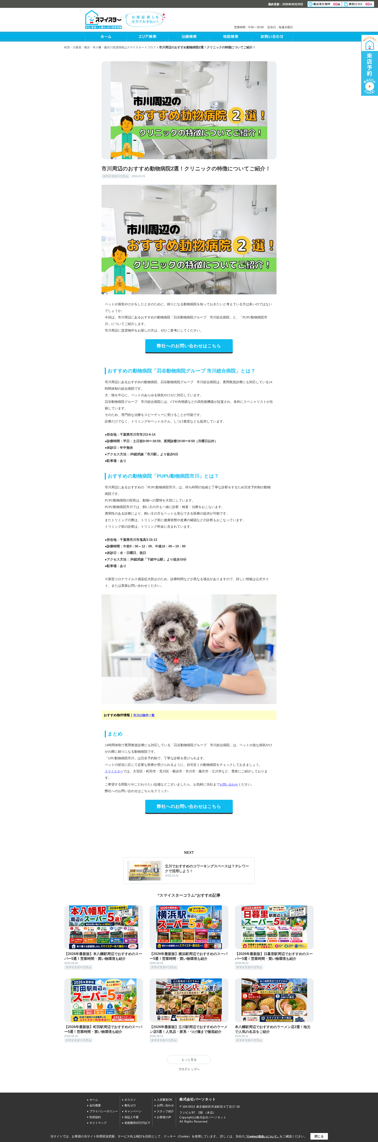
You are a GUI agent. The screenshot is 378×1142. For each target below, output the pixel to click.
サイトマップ (98, 1123)
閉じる (319, 1136)
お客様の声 (164, 1117)
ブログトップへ (189, 1069)
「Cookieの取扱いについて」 (262, 1136)
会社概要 (95, 1105)
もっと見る (189, 1059)
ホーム (93, 1099)
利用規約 (95, 1117)
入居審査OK (164, 1099)
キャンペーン (133, 1111)
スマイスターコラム (115, 176)
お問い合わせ (229, 784)
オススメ (130, 1099)
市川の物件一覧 (144, 715)
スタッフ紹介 (165, 1111)
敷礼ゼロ (130, 1105)
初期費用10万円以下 (137, 1123)
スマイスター (114, 771)
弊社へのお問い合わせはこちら (189, 345)
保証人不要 (131, 1117)
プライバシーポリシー (103, 1111)
